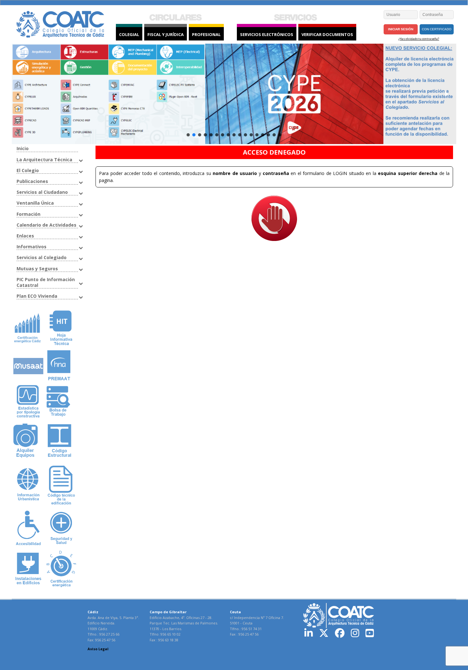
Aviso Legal (98, 648)
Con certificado (436, 29)
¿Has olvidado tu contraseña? (418, 39)
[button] (22, 94)
